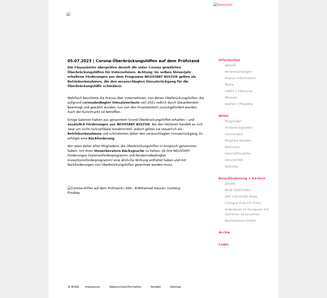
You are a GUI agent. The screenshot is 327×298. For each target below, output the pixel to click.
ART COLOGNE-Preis (241, 196)
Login (223, 244)
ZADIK (230, 183)
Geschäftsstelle (237, 153)
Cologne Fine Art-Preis (243, 203)
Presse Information (240, 78)
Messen (231, 97)
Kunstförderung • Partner (242, 178)
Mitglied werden (238, 140)
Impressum (92, 286)
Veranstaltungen (238, 71)
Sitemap (175, 286)
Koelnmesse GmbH (240, 220)
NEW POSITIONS (238, 190)
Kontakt (156, 286)
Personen (232, 147)
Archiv (224, 232)
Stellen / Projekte (239, 104)
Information (229, 60)
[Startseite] (68, 12)
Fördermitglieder (238, 127)
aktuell (230, 65)
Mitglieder (233, 121)
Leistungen (234, 134)
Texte (229, 84)
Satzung (231, 166)
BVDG (224, 116)
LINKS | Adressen (239, 91)
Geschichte (234, 160)
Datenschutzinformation (125, 286)
